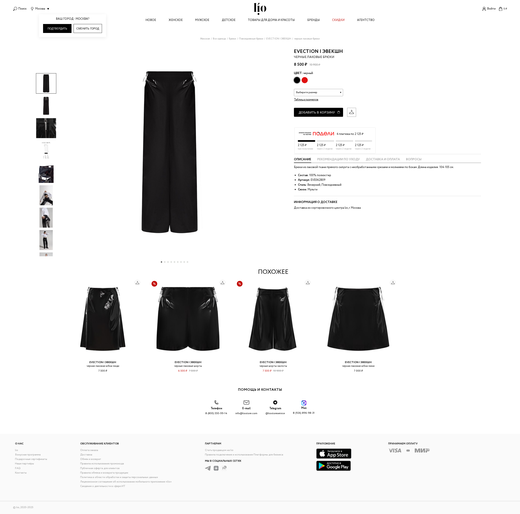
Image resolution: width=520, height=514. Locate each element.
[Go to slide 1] (161, 262)
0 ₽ (505, 9)
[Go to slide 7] (181, 262)
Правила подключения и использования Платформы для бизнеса (244, 455)
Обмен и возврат (90, 459)
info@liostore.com (246, 411)
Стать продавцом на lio (219, 450)
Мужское (202, 20)
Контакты (21, 473)
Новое (150, 20)
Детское (228, 20)
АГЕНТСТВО (366, 20)
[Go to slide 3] (168, 262)
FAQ (18, 468)
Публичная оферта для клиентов (100, 468)
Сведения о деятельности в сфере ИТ (102, 486)
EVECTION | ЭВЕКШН (318, 51)
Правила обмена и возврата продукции (104, 473)
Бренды (313, 20)
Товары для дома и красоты (271, 20)
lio (16, 450)
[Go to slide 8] (184, 262)
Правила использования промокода (102, 464)
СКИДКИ (338, 20)
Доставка (86, 455)
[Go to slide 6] (178, 262)
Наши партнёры (24, 464)
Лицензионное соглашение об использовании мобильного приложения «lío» (126, 482)
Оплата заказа (89, 450)
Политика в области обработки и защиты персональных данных (119, 477)
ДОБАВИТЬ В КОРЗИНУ (317, 112)
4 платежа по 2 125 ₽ (350, 134)
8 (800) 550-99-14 (216, 411)
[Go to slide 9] (187, 262)
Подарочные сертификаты (31, 459)
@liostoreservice (275, 411)
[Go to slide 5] (174, 262)
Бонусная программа (28, 455)
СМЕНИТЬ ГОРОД (87, 28)
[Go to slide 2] (165, 262)
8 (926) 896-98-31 (304, 410)
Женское (176, 20)
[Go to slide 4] (171, 262)
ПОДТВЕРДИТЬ (57, 28)
